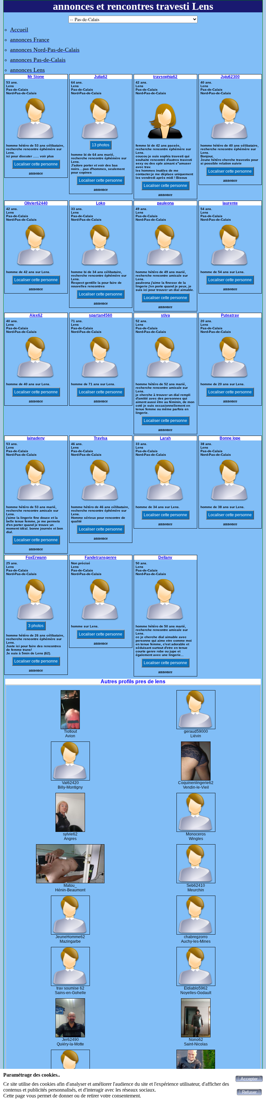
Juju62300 (230, 76)
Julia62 (100, 76)
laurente (230, 203)
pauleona (165, 203)
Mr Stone (36, 76)
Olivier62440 (36, 203)
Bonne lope (230, 438)
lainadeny (36, 438)
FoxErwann (36, 557)
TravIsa (100, 438)
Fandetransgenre (100, 557)
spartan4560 (100, 315)
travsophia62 (165, 76)
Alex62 (36, 315)
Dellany (165, 557)
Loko (100, 203)
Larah (165, 438)
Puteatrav (230, 315)
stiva (165, 315)
